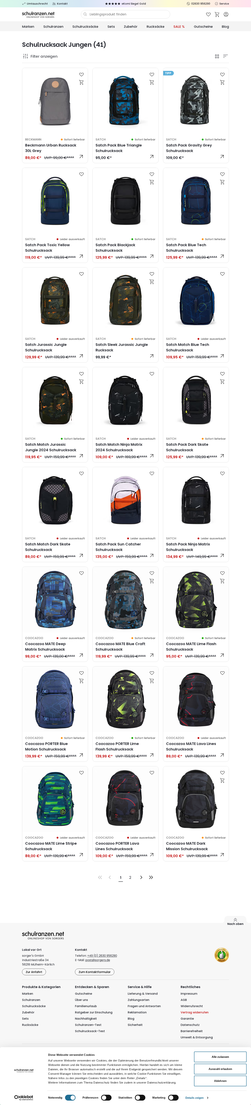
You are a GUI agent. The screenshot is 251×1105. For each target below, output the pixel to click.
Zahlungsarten (138, 1000)
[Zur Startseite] (51, 14)
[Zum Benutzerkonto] (226, 14)
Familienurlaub (86, 1006)
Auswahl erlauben (220, 1068)
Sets (111, 26)
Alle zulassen (220, 1056)
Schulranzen (53, 26)
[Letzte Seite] (151, 877)
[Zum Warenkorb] (217, 14)
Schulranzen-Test (88, 1025)
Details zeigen (194, 1097)
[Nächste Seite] (141, 877)
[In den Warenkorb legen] (81, 82)
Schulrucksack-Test (90, 1031)
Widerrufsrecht (192, 1006)
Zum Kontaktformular (95, 972)
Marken (28, 26)
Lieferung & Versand (143, 994)
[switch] (106, 1098)
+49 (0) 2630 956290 (102, 956)
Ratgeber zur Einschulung (93, 1012)
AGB (184, 1000)
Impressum (189, 994)
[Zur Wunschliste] (208, 14)
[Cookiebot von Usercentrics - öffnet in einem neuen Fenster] (24, 1098)
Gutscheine (203, 26)
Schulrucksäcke (85, 26)
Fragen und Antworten (144, 1006)
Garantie (187, 1019)
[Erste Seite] (100, 877)
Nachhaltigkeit (86, 1019)
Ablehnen (220, 1080)
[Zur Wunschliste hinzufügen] (81, 74)
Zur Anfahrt (34, 972)
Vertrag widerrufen (195, 1012)
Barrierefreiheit (192, 1031)
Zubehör (130, 26)
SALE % (179, 26)
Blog (225, 26)
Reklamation (137, 1012)
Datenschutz (190, 1025)
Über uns (81, 1000)
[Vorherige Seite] (110, 877)
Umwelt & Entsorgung (197, 1037)
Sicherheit (135, 1025)
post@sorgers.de (97, 960)
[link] (55, 115)
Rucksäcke (155, 26)
